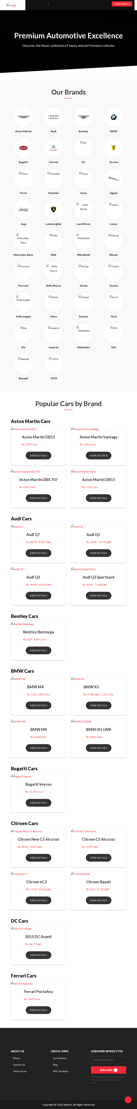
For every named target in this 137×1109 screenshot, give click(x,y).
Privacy (16, 1058)
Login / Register (122, 4)
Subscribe (106, 1069)
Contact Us (19, 1064)
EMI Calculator (60, 1071)
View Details (38, 455)
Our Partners (60, 1058)
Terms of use (20, 1071)
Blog (55, 1064)
